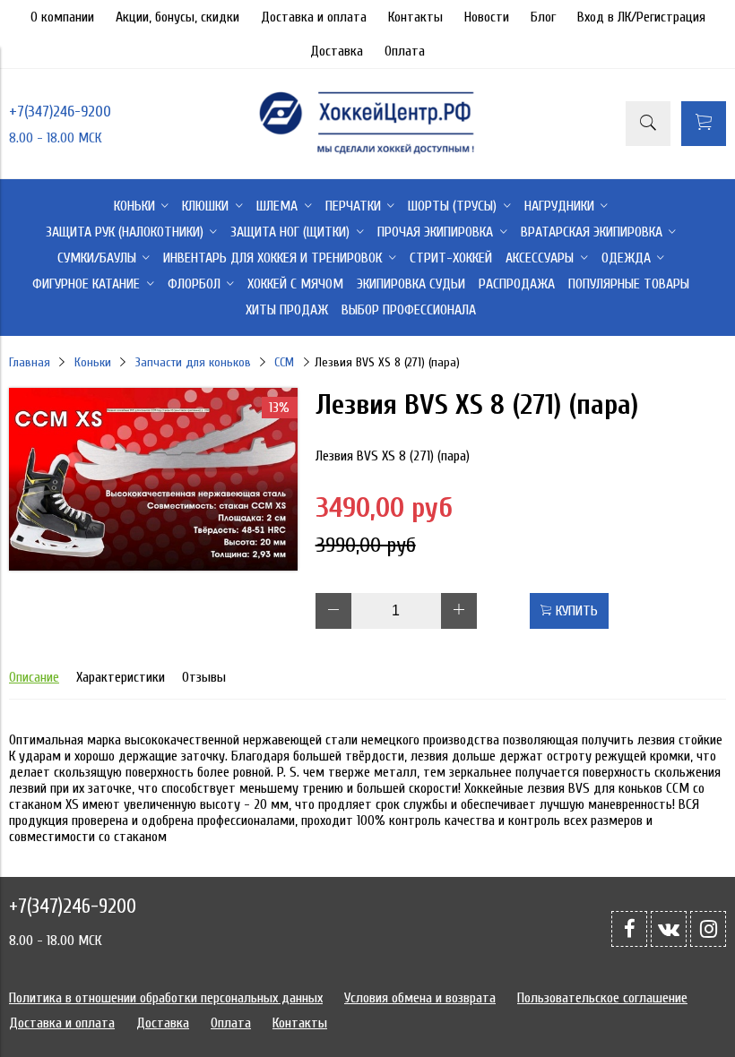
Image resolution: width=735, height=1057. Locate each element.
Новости (486, 17)
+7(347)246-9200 (60, 111)
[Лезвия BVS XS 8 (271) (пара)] (153, 566)
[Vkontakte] (669, 929)
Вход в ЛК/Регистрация (641, 17)
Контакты (415, 17)
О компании (62, 17)
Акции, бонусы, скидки (177, 17)
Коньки (92, 362)
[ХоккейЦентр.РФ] (367, 153)
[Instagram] (708, 929)
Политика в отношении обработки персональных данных (166, 998)
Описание (34, 677)
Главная (29, 362)
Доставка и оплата (314, 17)
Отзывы (204, 677)
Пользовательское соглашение (602, 998)
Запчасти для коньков (193, 362)
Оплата (405, 51)
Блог (543, 17)
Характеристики (120, 677)
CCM (284, 362)
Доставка (336, 51)
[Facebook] (629, 929)
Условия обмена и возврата (420, 998)
